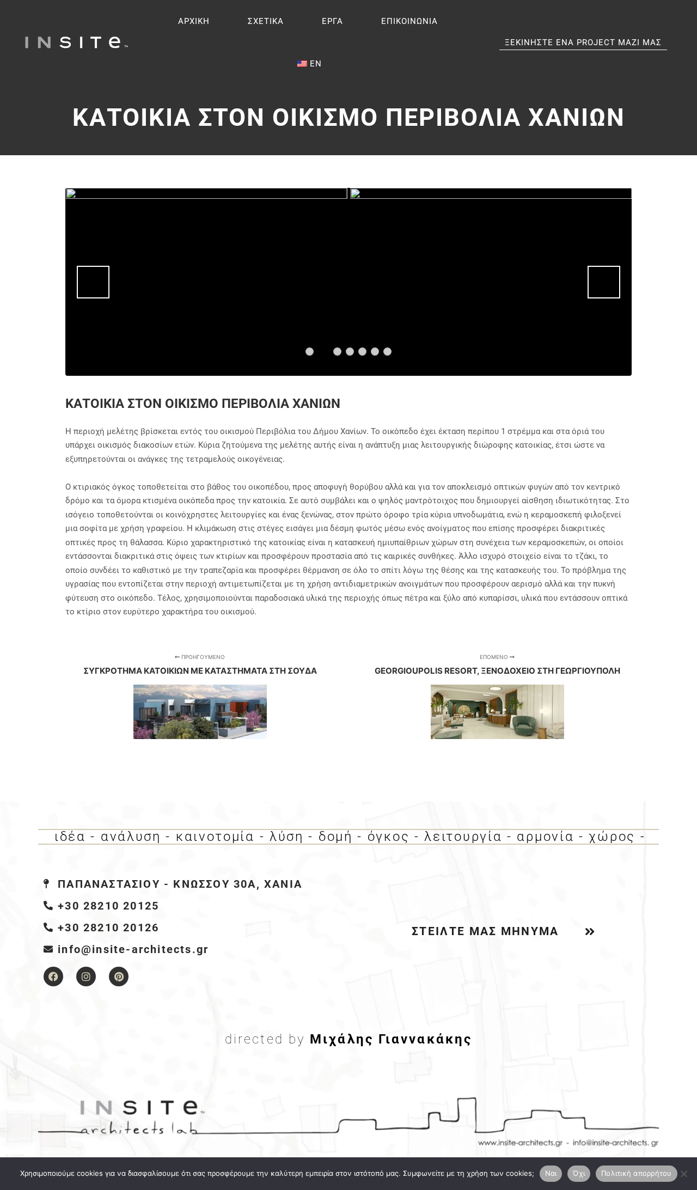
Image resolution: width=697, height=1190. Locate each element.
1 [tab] (309, 351)
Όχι (579, 1173)
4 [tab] (350, 351)
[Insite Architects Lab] (76, 42)
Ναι (551, 1173)
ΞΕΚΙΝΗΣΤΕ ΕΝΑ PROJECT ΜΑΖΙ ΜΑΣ (583, 42)
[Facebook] (53, 976)
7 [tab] (387, 351)
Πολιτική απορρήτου (636, 1173)
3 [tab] (337, 351)
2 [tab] (323, 350)
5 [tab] (362, 351)
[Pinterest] (119, 976)
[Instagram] (86, 976)
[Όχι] (683, 1173)
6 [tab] (375, 351)
